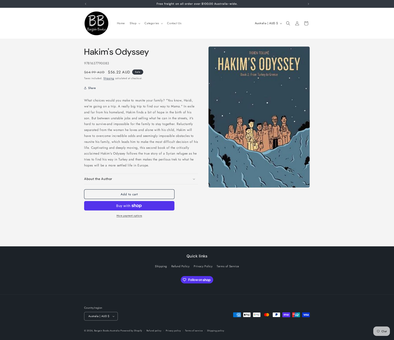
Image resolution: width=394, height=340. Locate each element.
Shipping (108, 78)
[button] (134, 23)
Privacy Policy (203, 266)
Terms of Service (228, 266)
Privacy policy (173, 330)
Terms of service (194, 330)
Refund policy (154, 330)
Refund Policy (180, 266)
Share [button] (92, 88)
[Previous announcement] (85, 4)
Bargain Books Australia (107, 330)
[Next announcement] (308, 4)
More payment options (129, 215)
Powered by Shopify (131, 330)
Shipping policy (215, 330)
